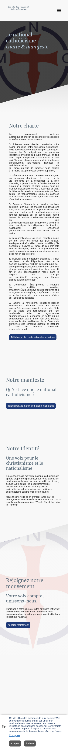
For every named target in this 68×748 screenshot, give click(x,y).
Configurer (14, 735)
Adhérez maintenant (18, 625)
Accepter (14, 743)
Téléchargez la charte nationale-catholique (33, 337)
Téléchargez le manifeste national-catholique (31, 406)
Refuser (30, 743)
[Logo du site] (18, 15)
